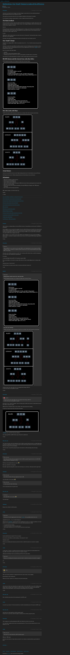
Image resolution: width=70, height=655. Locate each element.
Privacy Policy (26, 651)
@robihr (36, 47)
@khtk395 (4, 432)
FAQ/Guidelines (13, 651)
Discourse (8, 653)
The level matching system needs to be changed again (12, 198)
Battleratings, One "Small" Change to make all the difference (23, 4)
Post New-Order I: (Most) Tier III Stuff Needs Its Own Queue (13, 200)
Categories (7, 651)
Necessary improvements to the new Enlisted (10, 202)
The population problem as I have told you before (11, 204)
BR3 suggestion (5, 206)
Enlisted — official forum (5, 1)
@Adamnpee (10, 521)
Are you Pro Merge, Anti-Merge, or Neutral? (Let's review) (13, 196)
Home (4, 651)
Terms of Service (20, 651)
